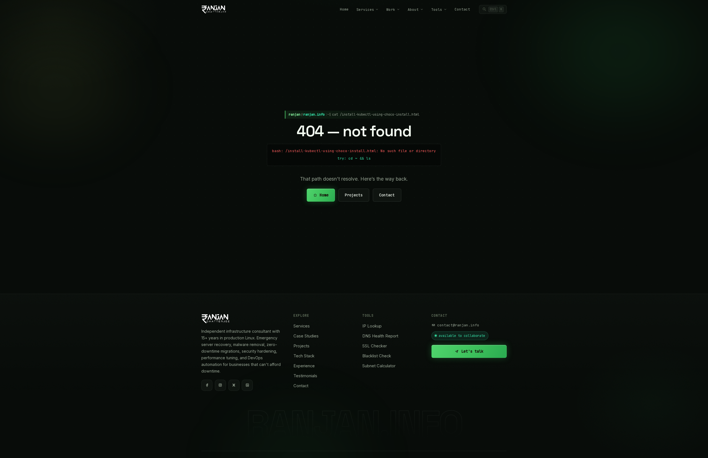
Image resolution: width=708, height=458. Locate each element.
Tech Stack (303, 355)
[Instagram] (220, 385)
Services (365, 9)
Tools (436, 9)
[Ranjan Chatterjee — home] (213, 9)
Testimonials (305, 375)
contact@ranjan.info (458, 325)
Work (390, 9)
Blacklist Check (376, 355)
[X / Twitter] (234, 385)
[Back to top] (694, 447)
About (413, 9)
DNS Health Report (380, 336)
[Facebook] (206, 385)
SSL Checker (374, 346)
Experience (304, 365)
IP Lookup (372, 326)
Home (344, 9)
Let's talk (472, 351)
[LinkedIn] (247, 385)
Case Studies (306, 336)
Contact (462, 9)
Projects (354, 194)
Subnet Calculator (378, 365)
